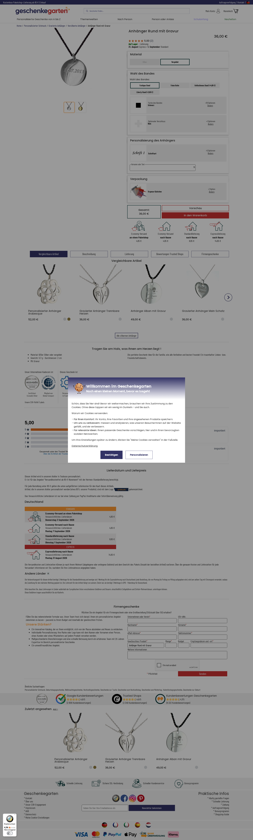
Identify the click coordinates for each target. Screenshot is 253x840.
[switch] (10, 833)
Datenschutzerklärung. (85, 446)
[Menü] (15, 815)
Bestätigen (111, 455)
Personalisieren (139, 455)
